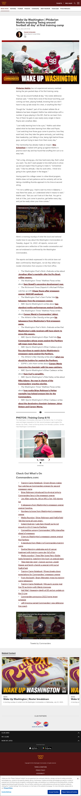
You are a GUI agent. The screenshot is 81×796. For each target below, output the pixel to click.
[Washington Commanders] (40, 757)
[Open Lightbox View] (40, 449)
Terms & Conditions (40, 767)
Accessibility (40, 773)
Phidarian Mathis (23, 88)
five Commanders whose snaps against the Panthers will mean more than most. (40, 340)
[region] (40, 785)
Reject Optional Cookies (69, 792)
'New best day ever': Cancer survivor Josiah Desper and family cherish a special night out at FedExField (38, 565)
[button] (40, 219)
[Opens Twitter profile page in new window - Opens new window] (25, 36)
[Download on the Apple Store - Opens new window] (33, 748)
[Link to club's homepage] (4, 2)
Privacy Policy (40, 770)
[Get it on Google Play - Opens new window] (47, 749)
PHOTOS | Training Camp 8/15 (33, 417)
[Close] (78, 778)
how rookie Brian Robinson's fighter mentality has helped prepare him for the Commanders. (37, 393)
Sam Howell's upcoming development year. (44, 284)
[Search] (74, 3)
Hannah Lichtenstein (29, 32)
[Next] (49, 459)
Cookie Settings (6, 792)
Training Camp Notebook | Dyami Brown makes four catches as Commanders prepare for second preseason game (40, 486)
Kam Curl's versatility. (34, 374)
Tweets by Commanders (40, 643)
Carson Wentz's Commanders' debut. (41, 314)
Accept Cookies (54, 792)
